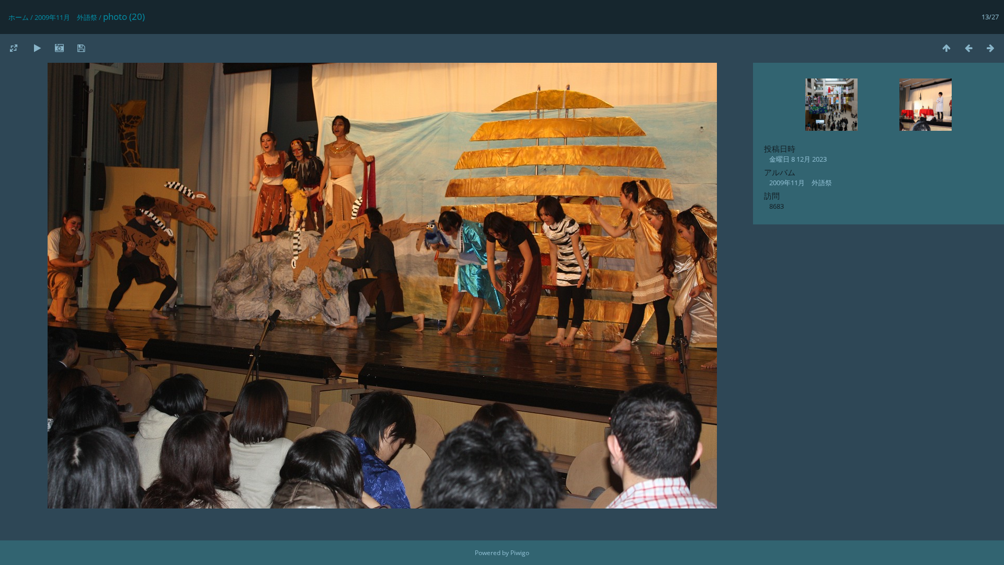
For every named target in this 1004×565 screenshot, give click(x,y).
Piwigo (519, 552)
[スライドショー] (37, 48)
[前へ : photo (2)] (968, 48)
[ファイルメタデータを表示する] (59, 48)
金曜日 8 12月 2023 (798, 159)
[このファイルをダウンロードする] (81, 48)
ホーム (18, 17)
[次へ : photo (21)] (990, 48)
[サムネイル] (946, 48)
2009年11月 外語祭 (66, 17)
